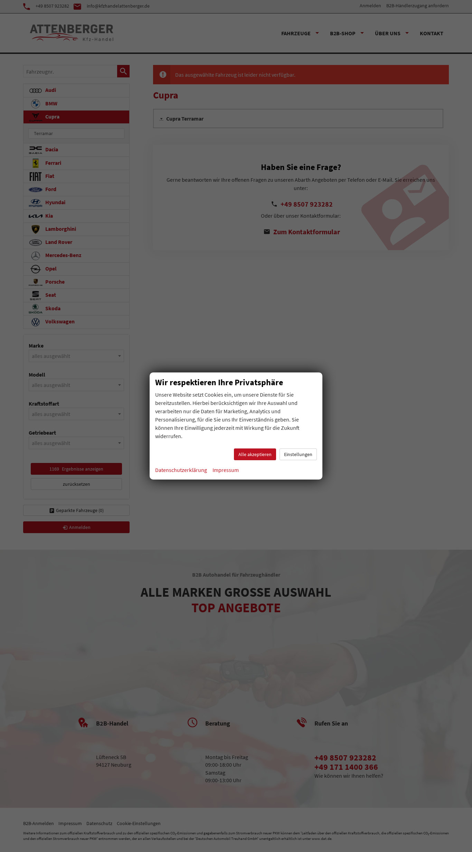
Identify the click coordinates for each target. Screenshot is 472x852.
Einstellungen (298, 454)
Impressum (226, 469)
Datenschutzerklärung (181, 469)
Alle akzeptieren (255, 454)
